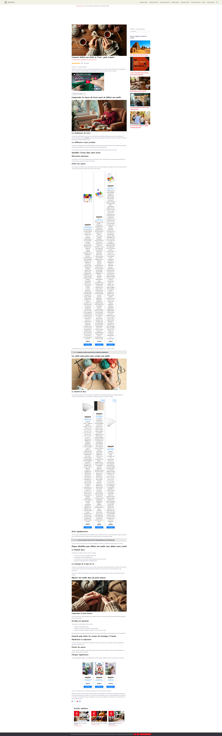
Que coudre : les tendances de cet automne (99, 723)
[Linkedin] (79, 701)
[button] (217, 2)
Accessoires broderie (164, 2)
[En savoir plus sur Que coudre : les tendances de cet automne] (99, 716)
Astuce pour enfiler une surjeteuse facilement (80, 724)
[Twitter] (74, 701)
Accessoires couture (195, 2)
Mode (203, 2)
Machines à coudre (185, 2)
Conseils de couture (78, 725)
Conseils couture (175, 2)
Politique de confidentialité (145, 734)
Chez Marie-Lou (11, 2)
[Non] (220, 734)
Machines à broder (153, 2)
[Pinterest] (77, 701)
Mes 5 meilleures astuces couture (138, 91)
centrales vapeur (211, 2)
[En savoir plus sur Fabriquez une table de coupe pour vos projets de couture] (116, 716)
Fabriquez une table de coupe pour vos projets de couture (115, 724)
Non (138, 734)
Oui (134, 734)
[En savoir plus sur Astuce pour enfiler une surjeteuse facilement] (82, 716)
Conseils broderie (143, 2)
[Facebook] (72, 701)
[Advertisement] (111, 16)
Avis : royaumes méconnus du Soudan (139, 55)
